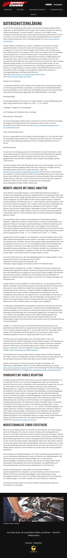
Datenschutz (38, 543)
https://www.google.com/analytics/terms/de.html (24, 74)
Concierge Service (56, 9)
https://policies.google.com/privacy (16, 368)
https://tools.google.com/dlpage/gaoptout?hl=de (23, 172)
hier (52, 326)
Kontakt (33, 14)
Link (29, 357)
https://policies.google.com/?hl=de (19, 77)
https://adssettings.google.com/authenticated (44, 370)
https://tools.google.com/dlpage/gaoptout (23, 350)
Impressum (28, 543)
